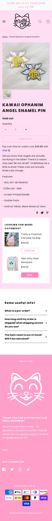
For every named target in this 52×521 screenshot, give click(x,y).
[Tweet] (42, 213)
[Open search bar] (40, 21)
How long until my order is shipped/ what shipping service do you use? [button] (24, 322)
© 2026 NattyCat (17, 513)
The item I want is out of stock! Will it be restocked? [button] (23, 336)
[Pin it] (47, 213)
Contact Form (27, 434)
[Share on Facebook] (37, 213)
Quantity (7, 123)
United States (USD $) (24, 485)
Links (5, 450)
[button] (7, 94)
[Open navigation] (4, 21)
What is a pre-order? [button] (17, 310)
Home (5, 36)
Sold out (25, 138)
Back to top (26, 361)
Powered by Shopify (34, 513)
